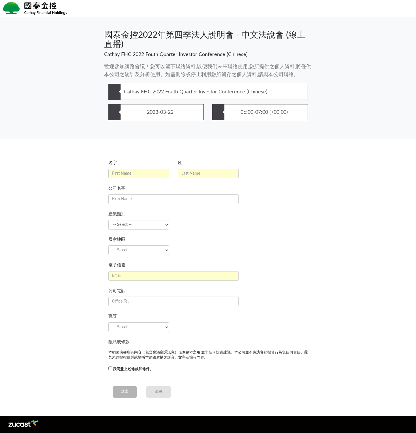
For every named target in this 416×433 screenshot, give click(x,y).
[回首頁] (141, 8)
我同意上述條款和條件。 (133, 369)
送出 (124, 391)
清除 (158, 391)
